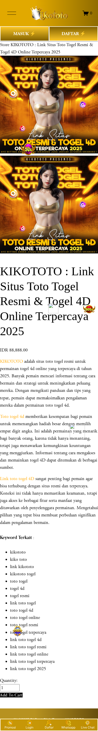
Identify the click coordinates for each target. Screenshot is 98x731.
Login (29, 727)
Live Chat (87, 727)
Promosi (10, 727)
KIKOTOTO (11, 361)
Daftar (49, 727)
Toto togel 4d (12, 416)
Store (4, 45)
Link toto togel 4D (17, 479)
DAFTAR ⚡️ (74, 33)
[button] (11, 695)
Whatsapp (68, 727)
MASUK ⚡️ (24, 33)
